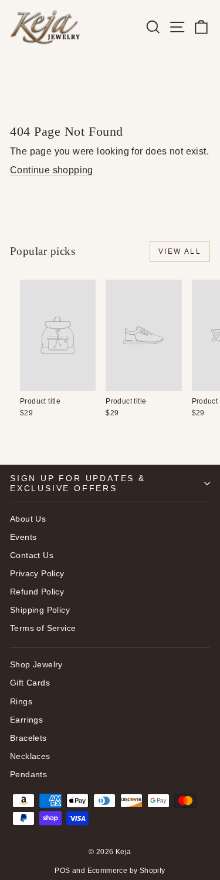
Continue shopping (51, 170)
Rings (21, 701)
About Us (28, 518)
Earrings (26, 719)
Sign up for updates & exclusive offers (77, 482)
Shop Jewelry (36, 664)
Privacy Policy (37, 573)
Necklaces (30, 756)
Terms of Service (43, 628)
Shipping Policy (40, 609)
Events (23, 537)
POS (62, 870)
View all (179, 251)
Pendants (28, 774)
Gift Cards (30, 682)
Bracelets (28, 738)
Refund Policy (37, 591)
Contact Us (31, 555)
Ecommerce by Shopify (126, 870)
